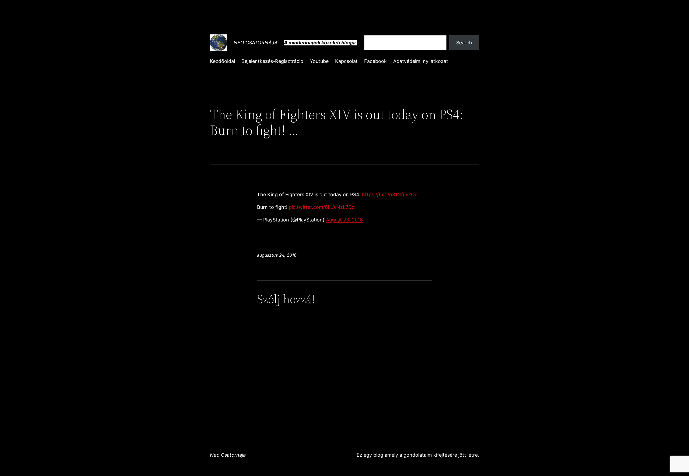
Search (464, 42)
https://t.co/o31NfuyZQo (390, 194)
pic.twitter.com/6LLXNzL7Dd (322, 207)
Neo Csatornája (255, 42)
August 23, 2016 (344, 220)
